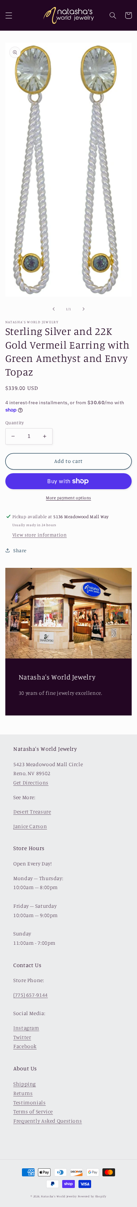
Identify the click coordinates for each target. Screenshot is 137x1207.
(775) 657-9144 (30, 995)
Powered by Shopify (92, 1196)
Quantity (14, 422)
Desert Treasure (32, 811)
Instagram (26, 1028)
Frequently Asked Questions (47, 1121)
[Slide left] (53, 309)
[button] (8, 15)
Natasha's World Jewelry (59, 1196)
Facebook (25, 1046)
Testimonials (29, 1102)
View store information (39, 535)
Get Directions (31, 782)
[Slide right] (83, 309)
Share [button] (20, 550)
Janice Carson (30, 826)
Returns (23, 1093)
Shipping (24, 1084)
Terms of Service (33, 1111)
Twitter (22, 1037)
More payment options (68, 497)
